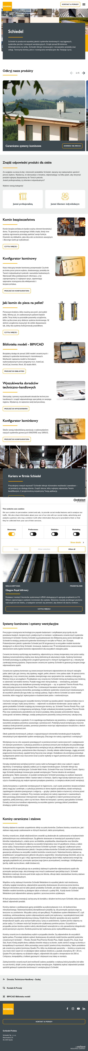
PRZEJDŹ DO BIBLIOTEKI (14, 371)
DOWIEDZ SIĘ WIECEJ (72, 146)
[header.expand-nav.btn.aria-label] (83, 4)
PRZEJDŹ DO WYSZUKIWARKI (16, 409)
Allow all (71, 549)
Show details (75, 542)
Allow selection (44, 549)
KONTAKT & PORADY (44, 1022)
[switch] (33, 534)
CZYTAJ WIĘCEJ (10, 246)
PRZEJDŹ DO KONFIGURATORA (16, 291)
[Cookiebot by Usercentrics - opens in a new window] (75, 500)
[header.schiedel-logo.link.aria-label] (7, 4)
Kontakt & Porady (70, 4)
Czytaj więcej (44, 609)
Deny (16, 549)
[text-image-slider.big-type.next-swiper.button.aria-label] (83, 73)
